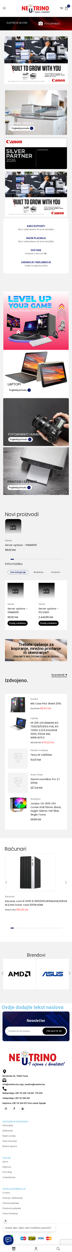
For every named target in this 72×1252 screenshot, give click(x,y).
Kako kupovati (36, 226)
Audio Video (36, 774)
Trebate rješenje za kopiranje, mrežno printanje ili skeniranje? (36, 648)
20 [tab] (61, 559)
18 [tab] (56, 559)
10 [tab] (36, 559)
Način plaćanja (36, 238)
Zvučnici (55, 572)
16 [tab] (51, 559)
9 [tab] (33, 559)
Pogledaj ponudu (20, 128)
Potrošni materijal (39, 750)
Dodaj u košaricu (17, 623)
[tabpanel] (36, 537)
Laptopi (34, 718)
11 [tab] (38, 559)
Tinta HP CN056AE (41, 755)
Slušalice (38, 572)
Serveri (8, 540)
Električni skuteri (17, 22)
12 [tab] (41, 559)
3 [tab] (18, 559)
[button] (66, 8)
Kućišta (34, 699)
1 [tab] (12, 559)
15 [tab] (48, 559)
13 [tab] (43, 559)
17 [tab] (53, 559)
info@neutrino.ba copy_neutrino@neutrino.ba (24, 1084)
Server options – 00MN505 (21, 545)
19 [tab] (58, 559)
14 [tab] (46, 559)
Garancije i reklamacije (36, 262)
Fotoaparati (52, 23)
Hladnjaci (35, 798)
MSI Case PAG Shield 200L (45, 703)
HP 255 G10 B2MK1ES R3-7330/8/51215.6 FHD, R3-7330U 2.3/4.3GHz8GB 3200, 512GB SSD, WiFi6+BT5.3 (44, 730)
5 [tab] (23, 559)
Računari (9, 896)
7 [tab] (28, 559)
